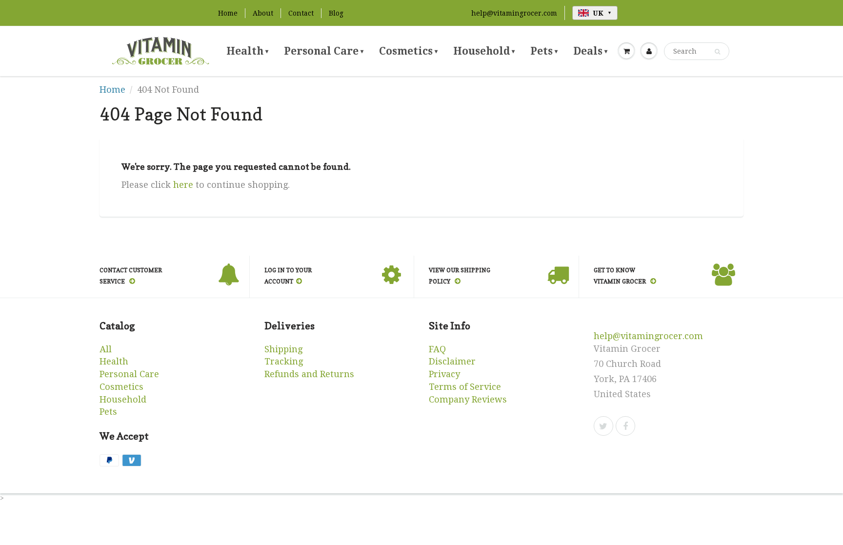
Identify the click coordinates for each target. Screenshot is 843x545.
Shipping (283, 349)
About (263, 13)
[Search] (717, 52)
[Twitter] (603, 426)
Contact (301, 13)
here (183, 185)
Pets (544, 51)
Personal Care (323, 51)
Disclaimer (452, 361)
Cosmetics (408, 51)
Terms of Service (465, 387)
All (106, 349)
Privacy (444, 374)
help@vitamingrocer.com (514, 13)
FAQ (437, 349)
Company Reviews (468, 399)
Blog (336, 13)
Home (228, 13)
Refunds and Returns (309, 374)
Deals (590, 51)
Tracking (283, 361)
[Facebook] (625, 426)
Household (484, 51)
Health (247, 51)
